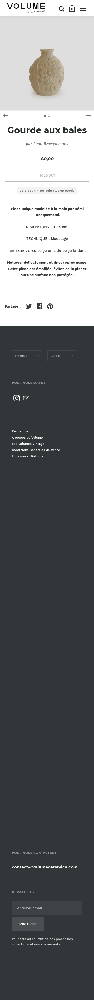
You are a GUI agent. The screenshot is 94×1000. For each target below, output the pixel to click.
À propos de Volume (27, 437)
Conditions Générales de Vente (36, 450)
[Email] (26, 398)
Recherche (20, 431)
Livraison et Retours (27, 456)
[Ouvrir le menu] (83, 8)
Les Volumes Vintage (28, 444)
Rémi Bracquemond (51, 143)
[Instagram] (16, 398)
